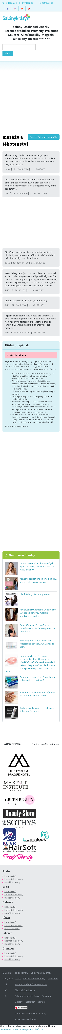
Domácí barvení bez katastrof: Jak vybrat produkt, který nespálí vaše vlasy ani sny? (37, 566)
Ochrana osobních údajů (27, 995)
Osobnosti (31, 27)
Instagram (30, 1001)
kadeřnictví (10, 876)
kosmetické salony (13, 879)
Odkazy (18, 1001)
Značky (44, 27)
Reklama (46, 995)
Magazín (48, 35)
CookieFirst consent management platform (21, 1029)
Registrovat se (46, 2)
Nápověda (53, 978)
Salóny (17, 27)
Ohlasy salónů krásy (41, 972)
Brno (5, 886)
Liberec (7, 933)
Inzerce (39, 39)
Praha (6, 871)
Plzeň (6, 917)
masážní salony (12, 882)
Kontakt (41, 1001)
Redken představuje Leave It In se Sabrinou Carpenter (37, 709)
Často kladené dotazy (34, 978)
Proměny (37, 31)
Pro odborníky (21, 972)
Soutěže (14, 35)
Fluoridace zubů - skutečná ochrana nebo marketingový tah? (38, 679)
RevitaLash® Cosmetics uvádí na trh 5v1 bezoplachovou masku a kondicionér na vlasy (38, 612)
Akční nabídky (30, 35)
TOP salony (19, 39)
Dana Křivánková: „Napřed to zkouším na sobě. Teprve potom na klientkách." (37, 628)
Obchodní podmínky (25, 990)
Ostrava (7, 902)
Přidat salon (10, 2)
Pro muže (51, 31)
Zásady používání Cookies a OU (31, 984)
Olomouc (8, 948)
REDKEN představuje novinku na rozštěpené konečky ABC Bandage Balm (37, 643)
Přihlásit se (27, 2)
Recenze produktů (17, 31)
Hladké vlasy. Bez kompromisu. (35, 594)
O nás (18, 978)
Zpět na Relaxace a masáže (43, 136)
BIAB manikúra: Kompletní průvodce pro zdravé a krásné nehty (37, 694)
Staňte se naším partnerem (46, 744)
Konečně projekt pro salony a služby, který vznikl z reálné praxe (38, 580)
